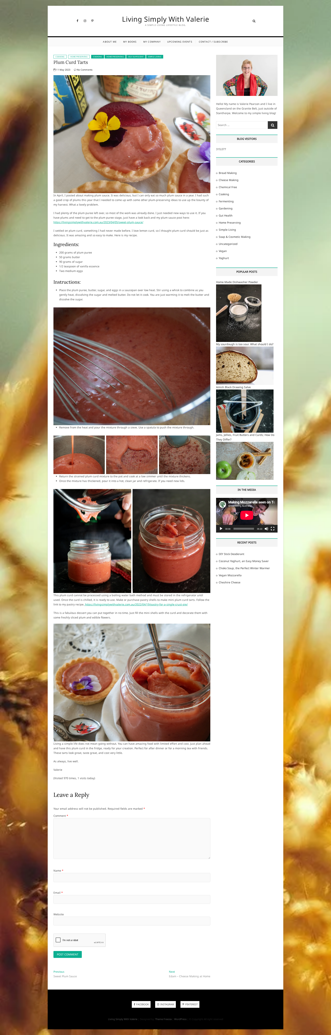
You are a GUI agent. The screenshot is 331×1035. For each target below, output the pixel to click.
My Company (152, 41)
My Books (130, 41)
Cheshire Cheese (229, 582)
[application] (247, 515)
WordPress (180, 1019)
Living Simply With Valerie (165, 19)
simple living (154, 56)
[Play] (221, 529)
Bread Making (228, 173)
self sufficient (136, 56)
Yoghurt (224, 258)
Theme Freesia (163, 1019)
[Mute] (266, 529)
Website (58, 914)
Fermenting (226, 201)
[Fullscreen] (272, 529)
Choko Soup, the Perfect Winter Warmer (244, 568)
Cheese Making (228, 180)
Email (58, 892)
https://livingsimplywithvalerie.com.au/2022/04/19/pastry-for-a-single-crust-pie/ (136, 604)
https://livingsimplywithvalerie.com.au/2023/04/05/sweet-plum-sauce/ (98, 222)
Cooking (60, 56)
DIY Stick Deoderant (231, 554)
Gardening (226, 208)
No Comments (84, 69)
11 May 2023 (63, 69)
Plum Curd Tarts (70, 62)
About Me (110, 41)
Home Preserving (79, 56)
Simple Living (227, 229)
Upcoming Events (179, 41)
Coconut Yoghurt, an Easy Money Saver (244, 561)
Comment (60, 816)
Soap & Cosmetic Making (235, 237)
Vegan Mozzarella (230, 575)
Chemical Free (228, 187)
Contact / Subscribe (213, 41)
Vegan (223, 251)
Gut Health (226, 215)
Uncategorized (228, 244)
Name (58, 870)
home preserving (115, 56)
